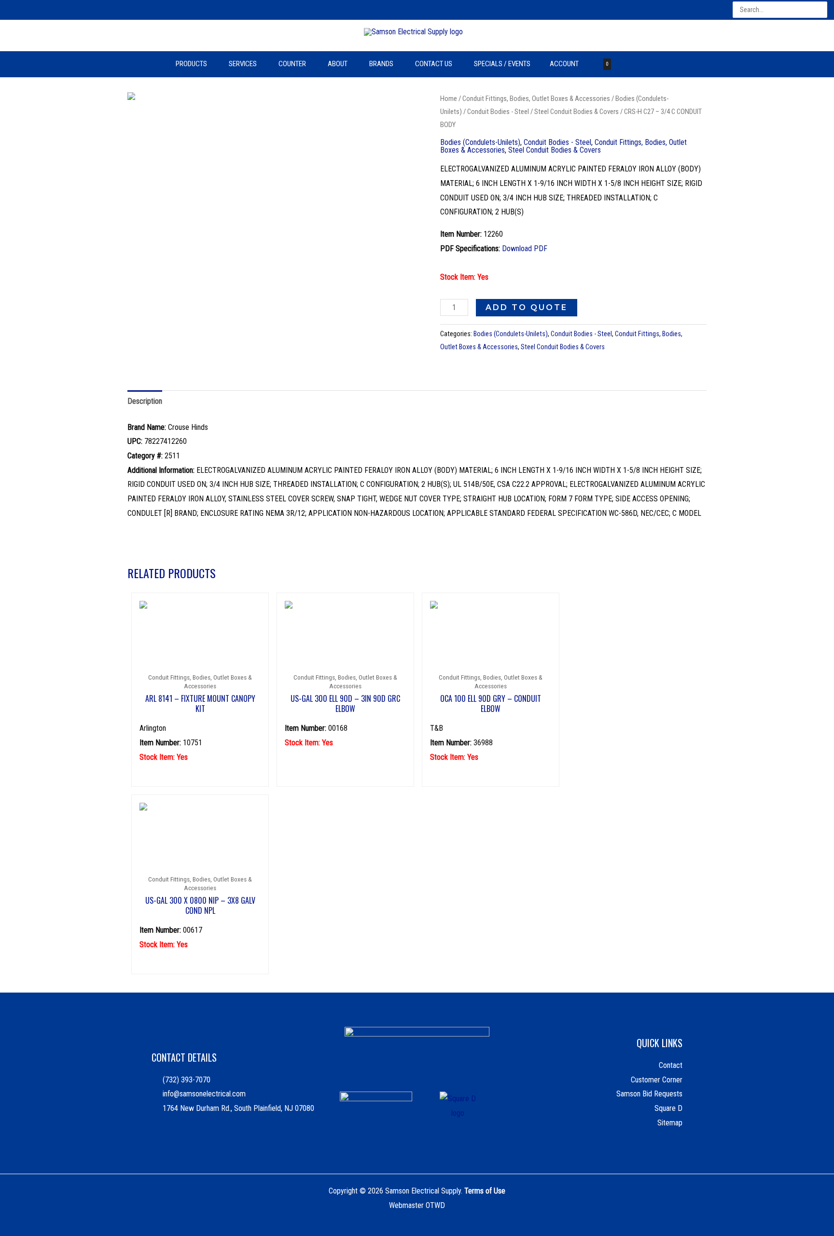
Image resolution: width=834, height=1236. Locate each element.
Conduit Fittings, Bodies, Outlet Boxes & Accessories (536, 98)
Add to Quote (527, 307)
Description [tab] (144, 401)
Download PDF (524, 248)
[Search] (821, 10)
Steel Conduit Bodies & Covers (576, 111)
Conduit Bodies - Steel (498, 111)
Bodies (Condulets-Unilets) (480, 142)
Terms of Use (484, 1190)
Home (448, 98)
